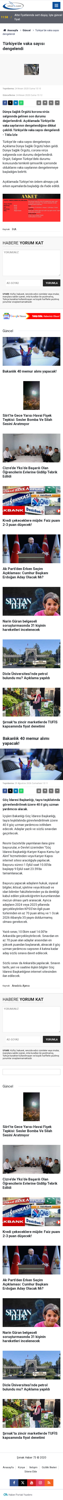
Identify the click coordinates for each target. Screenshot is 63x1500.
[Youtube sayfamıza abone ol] (31, 1482)
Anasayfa (12, 30)
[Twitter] (10, 102)
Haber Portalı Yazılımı (20, 1494)
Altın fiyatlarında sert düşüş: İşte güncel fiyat (38, 17)
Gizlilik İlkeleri (49, 1467)
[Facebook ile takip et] (14, 1482)
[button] (45, 102)
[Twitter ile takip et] (22, 1482)
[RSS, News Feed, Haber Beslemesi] (49, 1482)
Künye (21, 1467)
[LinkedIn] (15, 102)
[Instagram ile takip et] (40, 1482)
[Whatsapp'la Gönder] (21, 102)
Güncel (27, 30)
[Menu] (56, 5)
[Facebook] (5, 102)
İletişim (33, 1467)
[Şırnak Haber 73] (13, 5)
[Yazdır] (39, 102)
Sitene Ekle (30, 1471)
